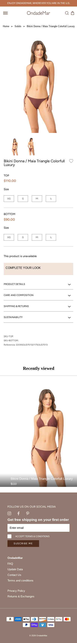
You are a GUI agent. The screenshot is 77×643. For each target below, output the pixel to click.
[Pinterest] (28, 513)
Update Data (15, 569)
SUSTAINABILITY (13, 317)
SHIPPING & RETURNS (16, 306)
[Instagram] (9, 513)
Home (6, 26)
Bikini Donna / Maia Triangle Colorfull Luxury (51, 26)
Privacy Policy (16, 590)
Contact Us (14, 574)
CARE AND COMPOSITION (18, 295)
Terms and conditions (20, 580)
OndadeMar (41, 635)
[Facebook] (18, 513)
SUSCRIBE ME (23, 543)
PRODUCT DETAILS (14, 284)
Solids (18, 26)
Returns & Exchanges (20, 596)
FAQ (10, 563)
